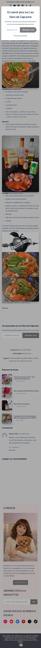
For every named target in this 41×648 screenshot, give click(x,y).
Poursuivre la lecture (20, 36)
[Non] (39, 641)
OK (21, 645)
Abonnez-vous (28, 30)
